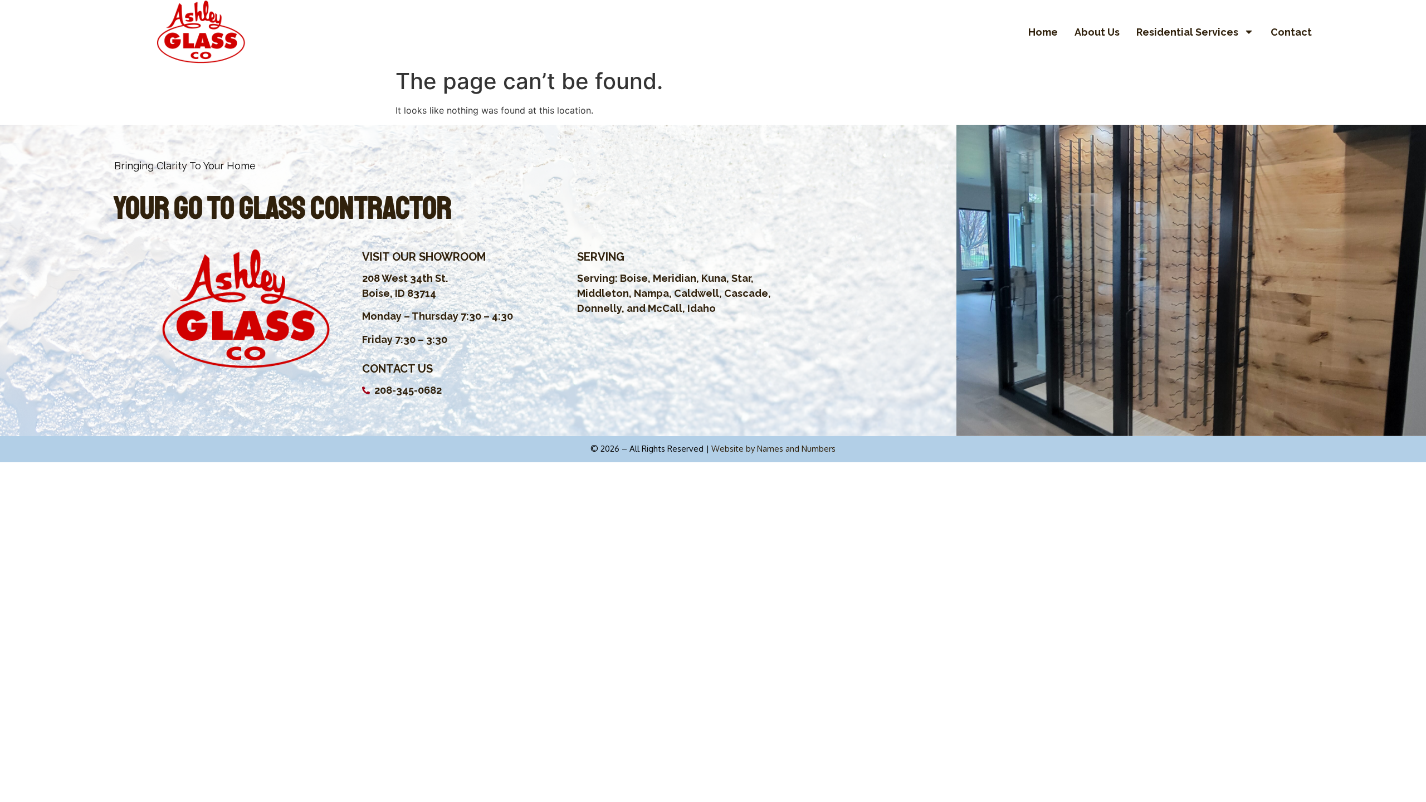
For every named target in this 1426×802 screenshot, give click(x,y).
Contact (1291, 32)
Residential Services (1187, 32)
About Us (1097, 32)
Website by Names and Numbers (773, 448)
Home (1043, 32)
